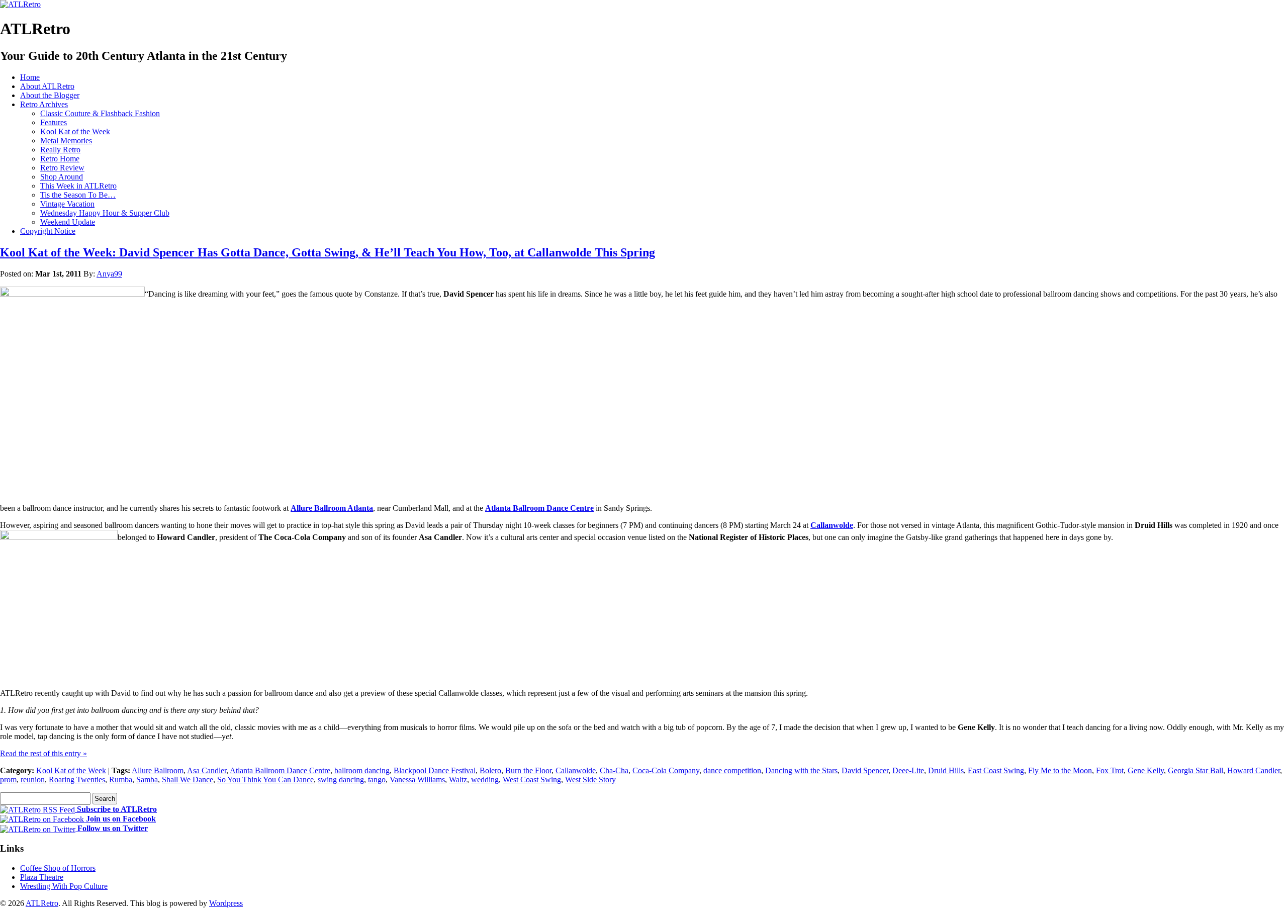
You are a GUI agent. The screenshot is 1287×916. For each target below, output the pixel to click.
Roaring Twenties (77, 779)
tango (377, 779)
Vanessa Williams (417, 779)
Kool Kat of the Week (75, 131)
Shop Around (61, 176)
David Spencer (865, 770)
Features (53, 122)
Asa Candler (206, 770)
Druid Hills (946, 770)
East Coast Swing (996, 770)
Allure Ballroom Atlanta (332, 508)
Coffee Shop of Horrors (58, 868)
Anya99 (109, 273)
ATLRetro (42, 903)
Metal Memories (66, 140)
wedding (485, 779)
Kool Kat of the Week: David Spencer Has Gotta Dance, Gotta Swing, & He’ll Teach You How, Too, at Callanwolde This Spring (327, 252)
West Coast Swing (532, 779)
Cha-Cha (614, 770)
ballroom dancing (362, 770)
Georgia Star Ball (1195, 770)
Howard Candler (1253, 770)
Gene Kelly (1146, 770)
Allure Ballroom (157, 770)
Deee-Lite (908, 770)
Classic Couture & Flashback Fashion (100, 113)
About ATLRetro (47, 86)
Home (30, 77)
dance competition (732, 770)
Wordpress (226, 903)
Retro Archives (44, 104)
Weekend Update (67, 222)
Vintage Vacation (67, 204)
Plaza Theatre (41, 877)
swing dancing (341, 779)
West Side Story (590, 779)
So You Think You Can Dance (265, 779)
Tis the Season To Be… (78, 195)
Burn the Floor (528, 770)
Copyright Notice (47, 231)
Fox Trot (1110, 770)
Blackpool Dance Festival (435, 770)
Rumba (120, 779)
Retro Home (59, 158)
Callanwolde (831, 525)
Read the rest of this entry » (43, 753)
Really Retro (60, 149)
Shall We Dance (187, 779)
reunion (33, 779)
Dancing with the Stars (801, 770)
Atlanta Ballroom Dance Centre (539, 508)
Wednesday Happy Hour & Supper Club (104, 213)
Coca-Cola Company (665, 770)
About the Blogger (49, 95)
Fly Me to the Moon (1060, 770)
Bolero (490, 770)
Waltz (458, 779)
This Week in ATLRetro (78, 185)
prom (8, 779)
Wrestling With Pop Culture (64, 886)
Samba (147, 779)
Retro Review (62, 167)
